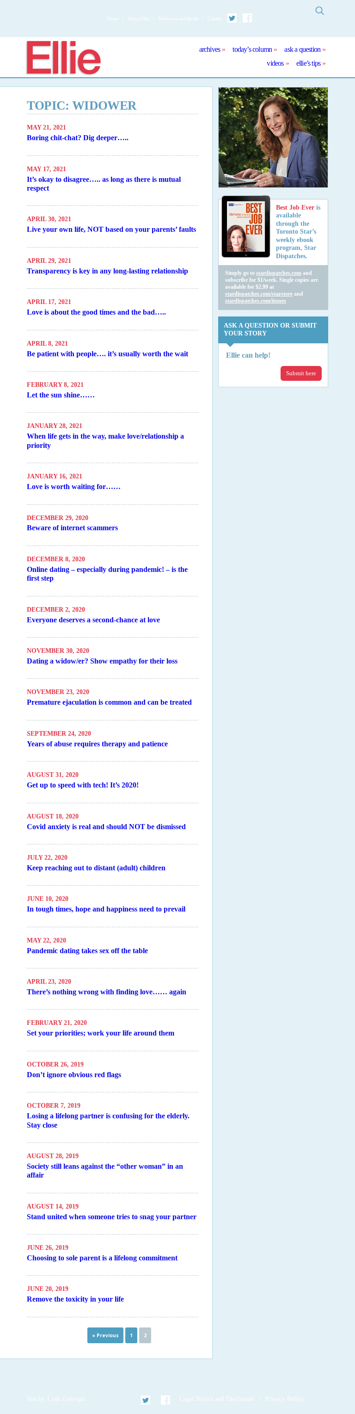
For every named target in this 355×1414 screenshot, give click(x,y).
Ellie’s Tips (308, 63)
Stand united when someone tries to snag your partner (111, 1217)
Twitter (232, 18)
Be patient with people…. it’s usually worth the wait (107, 354)
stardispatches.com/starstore (259, 294)
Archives (209, 49)
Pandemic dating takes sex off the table (87, 951)
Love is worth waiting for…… (74, 486)
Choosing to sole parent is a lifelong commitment (102, 1258)
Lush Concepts (66, 1398)
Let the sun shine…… (61, 395)
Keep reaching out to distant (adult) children (96, 868)
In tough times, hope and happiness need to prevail (106, 909)
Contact (215, 18)
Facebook (247, 18)
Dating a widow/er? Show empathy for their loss (102, 661)
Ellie (63, 58)
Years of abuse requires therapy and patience (97, 744)
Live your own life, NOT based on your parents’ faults (111, 229)
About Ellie (138, 18)
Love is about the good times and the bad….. (96, 312)
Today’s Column (252, 49)
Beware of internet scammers (72, 528)
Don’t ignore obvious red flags (74, 1075)
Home (113, 18)
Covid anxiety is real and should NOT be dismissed (106, 827)
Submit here (301, 373)
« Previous (105, 1335)
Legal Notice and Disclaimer (216, 1398)
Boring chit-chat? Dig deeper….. (78, 138)
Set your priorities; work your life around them (100, 1033)
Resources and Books (178, 18)
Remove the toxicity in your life (75, 1299)
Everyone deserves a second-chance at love (93, 620)
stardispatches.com (278, 273)
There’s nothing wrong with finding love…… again (106, 992)
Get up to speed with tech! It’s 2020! (83, 785)
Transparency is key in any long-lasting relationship (107, 271)
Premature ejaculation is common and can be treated (109, 702)
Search (319, 10)
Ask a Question (302, 49)
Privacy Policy (284, 1398)
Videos (275, 63)
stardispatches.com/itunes (255, 301)
